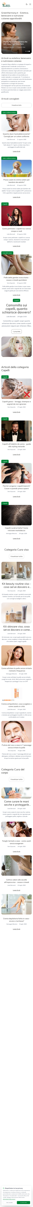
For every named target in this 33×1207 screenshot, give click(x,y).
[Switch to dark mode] (26, 4)
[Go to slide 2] (27, 51)
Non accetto (9, 1202)
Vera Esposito (11, 283)
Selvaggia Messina (8, 47)
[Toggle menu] (30, 4)
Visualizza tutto (16, 105)
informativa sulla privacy (9, 1199)
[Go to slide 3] (29, 51)
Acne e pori (8, 38)
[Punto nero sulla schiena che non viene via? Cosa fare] (16, 38)
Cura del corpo (7, 253)
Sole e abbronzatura (9, 112)
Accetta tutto (23, 1202)
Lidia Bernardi (11, 139)
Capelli (5, 204)
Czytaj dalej (16, 331)
